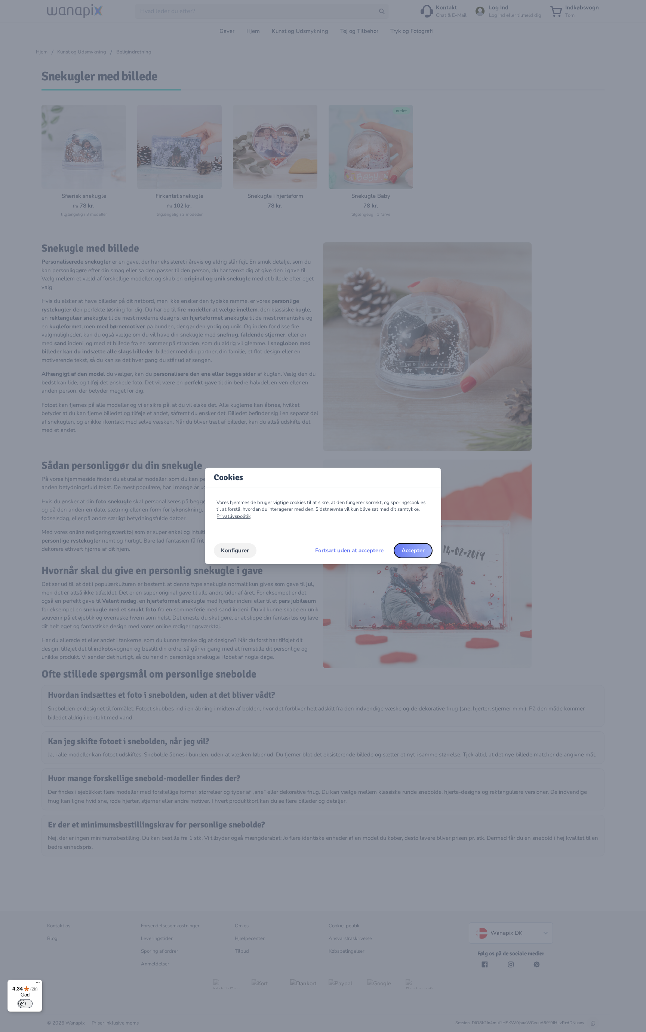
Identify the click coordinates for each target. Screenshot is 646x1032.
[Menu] (37, 984)
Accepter (413, 550)
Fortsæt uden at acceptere (349, 550)
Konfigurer (235, 550)
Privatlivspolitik (233, 516)
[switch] (25, 1003)
